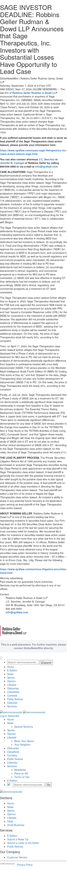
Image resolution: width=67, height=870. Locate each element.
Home (10, 666)
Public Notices (15, 699)
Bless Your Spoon (24, 741)
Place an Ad (21, 773)
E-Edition (12, 670)
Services (12, 706)
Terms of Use (21, 777)
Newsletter (20, 769)
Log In (3, 716)
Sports (10, 677)
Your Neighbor (22, 744)
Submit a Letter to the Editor (23, 843)
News (10, 674)
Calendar (12, 702)
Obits (10, 821)
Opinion (11, 681)
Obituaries (13, 688)
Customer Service (17, 857)
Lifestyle (11, 684)
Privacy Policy (25, 864)
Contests (12, 695)
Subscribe (13, 716)
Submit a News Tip (17, 839)
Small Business (15, 825)
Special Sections (23, 726)
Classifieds (13, 692)
